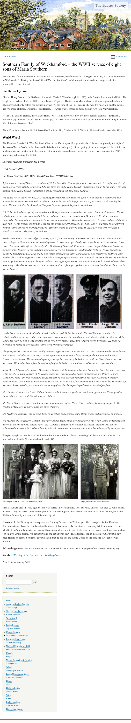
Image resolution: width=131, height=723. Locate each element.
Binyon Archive (13, 614)
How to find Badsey (14, 708)
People (9, 656)
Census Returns (13, 632)
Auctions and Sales (14, 677)
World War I (11, 618)
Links (8, 698)
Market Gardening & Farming (19, 660)
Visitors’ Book (12, 705)
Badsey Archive (13, 701)
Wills (8, 694)
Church (9, 653)
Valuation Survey (13, 642)
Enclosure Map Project (16, 639)
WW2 (13, 56)
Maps (8, 684)
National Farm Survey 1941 (18, 646)
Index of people (12, 588)
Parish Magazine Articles (17, 673)
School (9, 667)
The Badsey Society (111, 5)
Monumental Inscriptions (17, 635)
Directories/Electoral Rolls (18, 649)
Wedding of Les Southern (26, 555)
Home (5, 56)
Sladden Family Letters (16, 611)
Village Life (11, 663)
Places (9, 680)
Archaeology (11, 607)
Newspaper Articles (15, 670)
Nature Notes (12, 691)
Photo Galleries (13, 687)
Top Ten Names (13, 628)
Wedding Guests (53, 555)
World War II (11, 621)
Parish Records (12, 625)
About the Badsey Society (17, 604)
